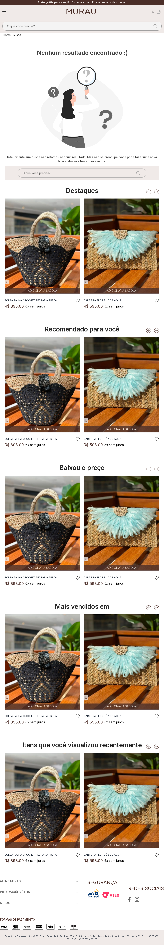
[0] (159, 12)
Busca (17, 35)
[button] (7, 282)
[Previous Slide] (148, 192)
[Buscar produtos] (154, 26)
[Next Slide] (156, 192)
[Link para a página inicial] (7, 35)
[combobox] (82, 26)
